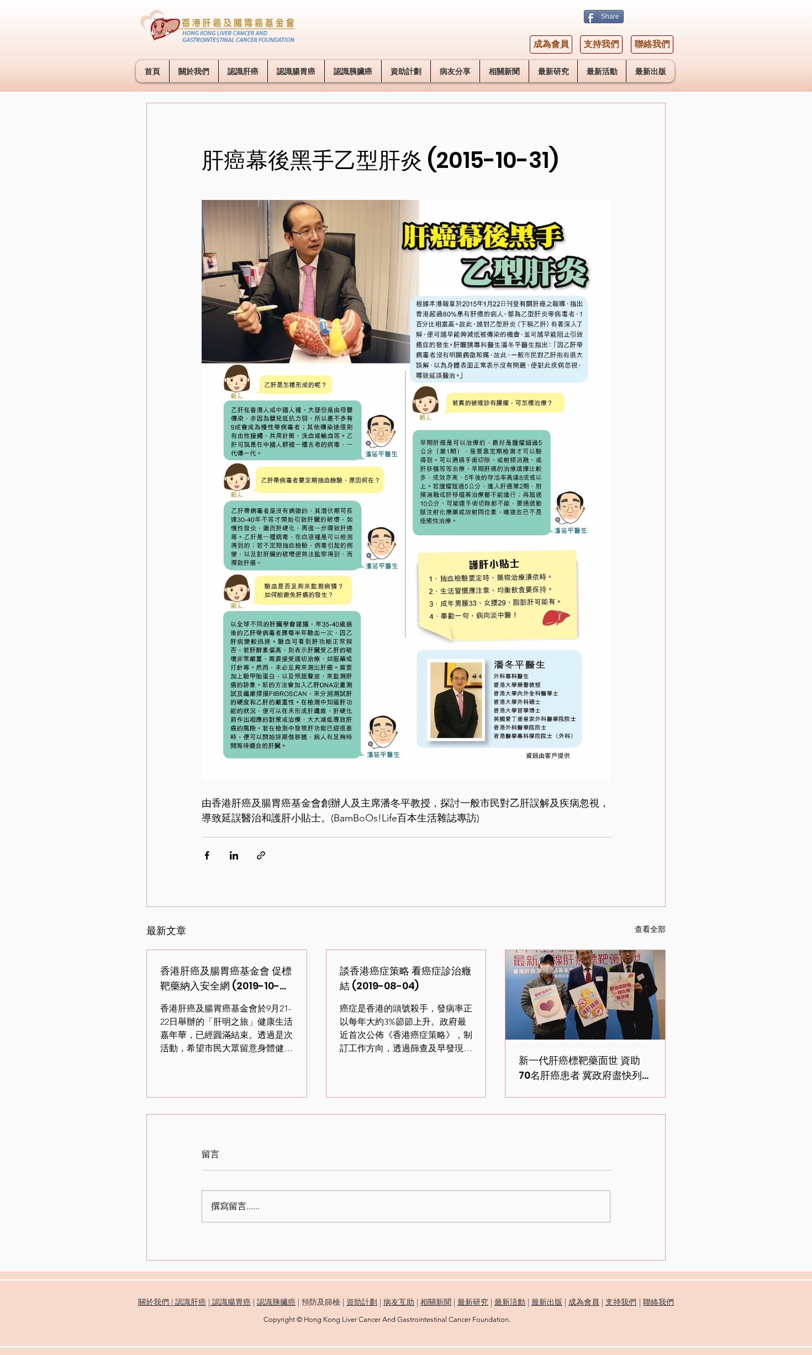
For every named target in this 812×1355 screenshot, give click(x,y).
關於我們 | (156, 1302)
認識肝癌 (190, 1302)
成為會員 (583, 1302)
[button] (242, 71)
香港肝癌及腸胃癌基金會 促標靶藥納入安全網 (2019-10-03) (226, 978)
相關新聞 (435, 1302)
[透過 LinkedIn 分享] (234, 855)
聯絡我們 (658, 1302)
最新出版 (546, 1302)
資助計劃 (361, 1302)
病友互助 (398, 1302)
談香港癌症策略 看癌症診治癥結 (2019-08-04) (405, 978)
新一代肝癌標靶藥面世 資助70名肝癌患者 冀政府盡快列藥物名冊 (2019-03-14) (580, 1068)
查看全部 (650, 929)
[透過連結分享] (261, 855)
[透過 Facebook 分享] (207, 855)
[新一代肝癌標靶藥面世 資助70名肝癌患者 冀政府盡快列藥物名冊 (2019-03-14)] (585, 995)
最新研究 (472, 1302)
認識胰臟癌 (276, 1302)
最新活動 (509, 1302)
